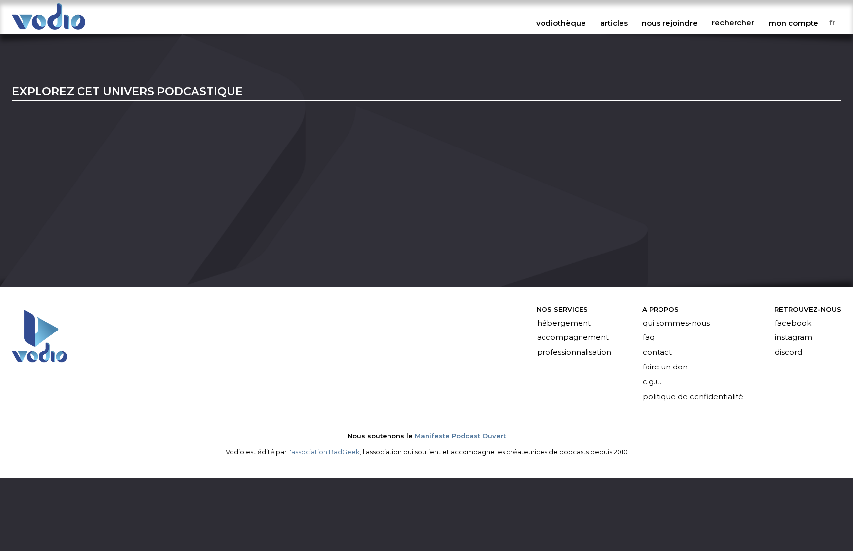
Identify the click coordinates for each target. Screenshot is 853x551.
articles (614, 22)
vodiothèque (561, 22)
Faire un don (665, 367)
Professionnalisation (574, 352)
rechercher (733, 22)
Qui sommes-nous (676, 323)
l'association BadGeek (324, 452)
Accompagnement (573, 337)
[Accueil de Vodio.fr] (48, 30)
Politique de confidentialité (693, 396)
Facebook (793, 323)
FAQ (649, 337)
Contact (657, 352)
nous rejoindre (670, 22)
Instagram (793, 337)
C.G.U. (652, 382)
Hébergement (564, 323)
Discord (788, 352)
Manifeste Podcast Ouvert (460, 436)
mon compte (793, 22)
